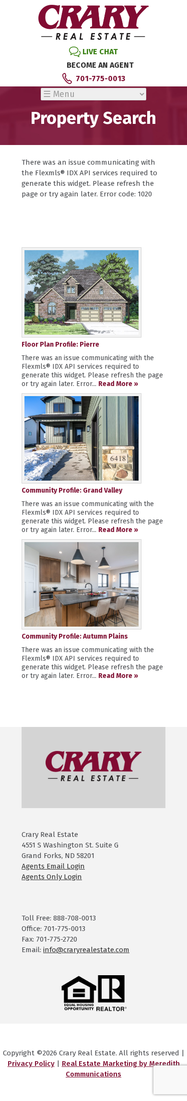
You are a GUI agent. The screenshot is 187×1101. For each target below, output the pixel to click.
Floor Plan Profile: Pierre (60, 344)
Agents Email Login (53, 866)
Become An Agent (100, 65)
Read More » (118, 384)
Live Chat (100, 51)
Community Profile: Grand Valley (72, 490)
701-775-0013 (100, 78)
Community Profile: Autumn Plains (75, 636)
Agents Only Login (52, 876)
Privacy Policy (31, 1063)
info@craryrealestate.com (86, 949)
